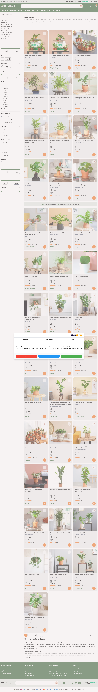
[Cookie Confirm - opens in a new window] (76, 335)
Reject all (26, 356)
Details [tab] (72, 339)
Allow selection (49, 356)
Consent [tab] (25, 339)
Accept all (71, 356)
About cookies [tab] (49, 339)
